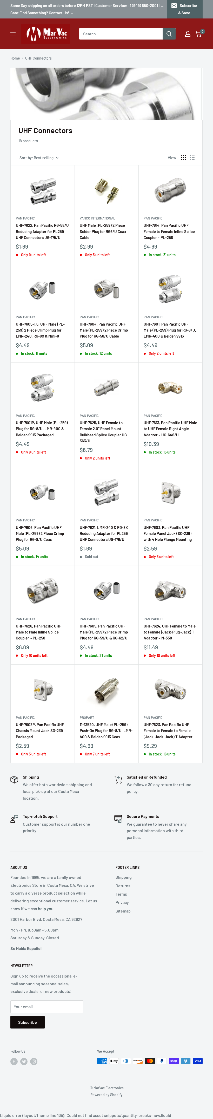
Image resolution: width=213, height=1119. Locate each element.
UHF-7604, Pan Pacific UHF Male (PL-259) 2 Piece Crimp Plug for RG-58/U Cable (104, 330)
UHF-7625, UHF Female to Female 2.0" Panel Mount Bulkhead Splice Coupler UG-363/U (104, 431)
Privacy (122, 902)
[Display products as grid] (183, 157)
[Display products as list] (192, 157)
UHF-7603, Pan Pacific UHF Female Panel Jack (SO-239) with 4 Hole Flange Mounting (168, 533)
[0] (198, 34)
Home (15, 58)
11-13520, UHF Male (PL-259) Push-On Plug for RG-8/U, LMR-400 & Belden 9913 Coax (106, 730)
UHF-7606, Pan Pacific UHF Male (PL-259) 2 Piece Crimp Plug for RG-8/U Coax (40, 533)
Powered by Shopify (106, 1094)
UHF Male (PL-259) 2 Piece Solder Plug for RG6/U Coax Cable (103, 231)
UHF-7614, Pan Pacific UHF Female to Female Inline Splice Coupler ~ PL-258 (169, 231)
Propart (87, 717)
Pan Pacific (25, 218)
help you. (46, 908)
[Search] (169, 34)
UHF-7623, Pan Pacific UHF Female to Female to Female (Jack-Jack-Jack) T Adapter (168, 730)
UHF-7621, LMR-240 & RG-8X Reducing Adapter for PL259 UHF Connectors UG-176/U (104, 533)
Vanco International (97, 218)
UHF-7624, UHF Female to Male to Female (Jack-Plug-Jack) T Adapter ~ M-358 (170, 632)
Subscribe (27, 1022)
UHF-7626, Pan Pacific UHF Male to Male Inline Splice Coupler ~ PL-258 (38, 632)
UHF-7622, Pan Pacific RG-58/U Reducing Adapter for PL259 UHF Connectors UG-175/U (42, 231)
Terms (121, 893)
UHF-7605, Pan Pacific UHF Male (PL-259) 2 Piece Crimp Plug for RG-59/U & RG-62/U (104, 632)
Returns (123, 885)
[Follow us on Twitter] (24, 1061)
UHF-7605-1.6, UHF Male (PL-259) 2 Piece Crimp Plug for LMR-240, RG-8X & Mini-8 (40, 330)
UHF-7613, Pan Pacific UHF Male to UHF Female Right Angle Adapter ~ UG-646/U (170, 428)
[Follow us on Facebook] (14, 1061)
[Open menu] (13, 34)
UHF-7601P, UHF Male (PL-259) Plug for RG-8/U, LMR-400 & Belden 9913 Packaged (42, 428)
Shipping (124, 877)
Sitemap (123, 910)
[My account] (187, 34)
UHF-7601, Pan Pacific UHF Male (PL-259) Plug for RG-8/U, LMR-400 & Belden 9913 (170, 330)
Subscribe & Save (187, 9)
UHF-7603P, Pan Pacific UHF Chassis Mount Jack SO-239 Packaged (40, 730)
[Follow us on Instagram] (33, 1061)
